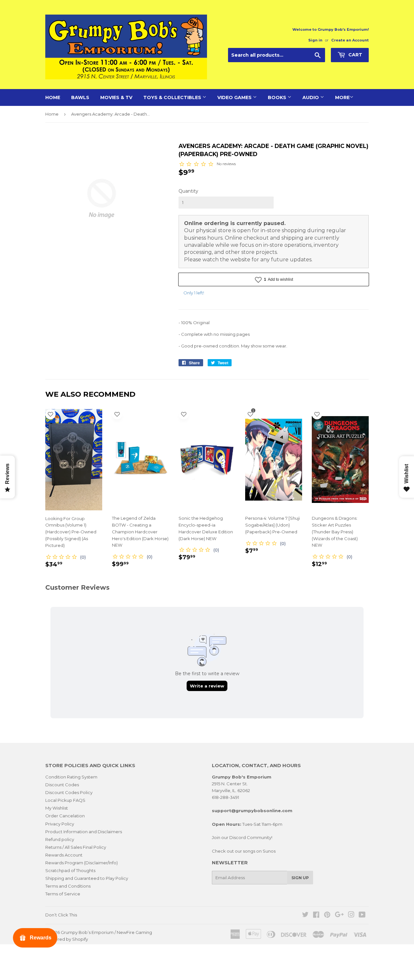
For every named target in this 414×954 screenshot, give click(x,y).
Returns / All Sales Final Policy (75, 847)
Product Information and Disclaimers (83, 831)
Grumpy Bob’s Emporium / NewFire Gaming (106, 932)
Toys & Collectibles (172, 97)
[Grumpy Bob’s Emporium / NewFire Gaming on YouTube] (362, 915)
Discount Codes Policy (69, 792)
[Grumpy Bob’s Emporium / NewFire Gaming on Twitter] (305, 915)
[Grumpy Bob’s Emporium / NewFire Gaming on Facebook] (316, 915)
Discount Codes (62, 784)
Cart (354, 55)
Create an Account (350, 40)
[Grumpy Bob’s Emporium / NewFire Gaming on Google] (339, 915)
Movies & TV (116, 97)
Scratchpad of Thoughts (70, 870)
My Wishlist (56, 808)
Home (52, 97)
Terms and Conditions (68, 886)
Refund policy (59, 839)
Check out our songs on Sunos (244, 851)
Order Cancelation (65, 815)
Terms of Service (62, 893)
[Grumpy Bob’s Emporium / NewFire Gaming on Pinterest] (327, 915)
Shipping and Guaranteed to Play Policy (86, 878)
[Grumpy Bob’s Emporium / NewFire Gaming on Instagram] (351, 915)
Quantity (188, 191)
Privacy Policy (59, 823)
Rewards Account (63, 854)
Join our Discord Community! (242, 837)
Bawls (80, 97)
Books (278, 97)
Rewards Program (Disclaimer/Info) (81, 862)
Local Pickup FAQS (65, 800)
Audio (311, 97)
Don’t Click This (61, 914)
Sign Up (300, 877)
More (342, 97)
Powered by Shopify (66, 939)
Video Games (235, 97)
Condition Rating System (71, 776)
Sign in (315, 40)
